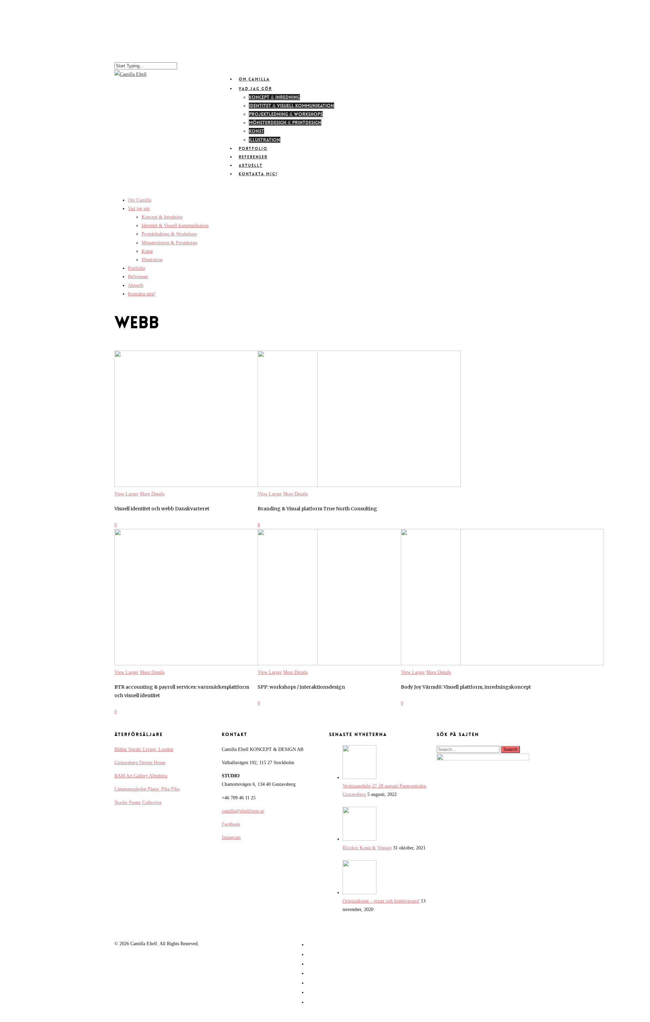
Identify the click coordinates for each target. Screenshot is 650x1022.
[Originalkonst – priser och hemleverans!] (359, 892)
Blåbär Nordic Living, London (143, 749)
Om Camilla (139, 200)
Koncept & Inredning (274, 97)
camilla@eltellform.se (243, 811)
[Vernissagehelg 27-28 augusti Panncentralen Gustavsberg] (359, 777)
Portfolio (136, 268)
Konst (256, 131)
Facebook (231, 824)
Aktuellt (136, 285)
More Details (152, 493)
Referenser (138, 276)
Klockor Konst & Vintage (367, 847)
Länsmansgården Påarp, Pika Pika (146, 789)
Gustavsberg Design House (140, 762)
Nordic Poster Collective (137, 802)
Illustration (152, 259)
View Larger (126, 493)
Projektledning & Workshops (286, 114)
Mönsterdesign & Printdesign (285, 122)
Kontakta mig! (258, 174)
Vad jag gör (139, 208)
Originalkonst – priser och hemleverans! (381, 901)
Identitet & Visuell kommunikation (291, 106)
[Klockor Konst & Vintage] (359, 839)
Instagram (231, 837)
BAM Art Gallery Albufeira (140, 775)
